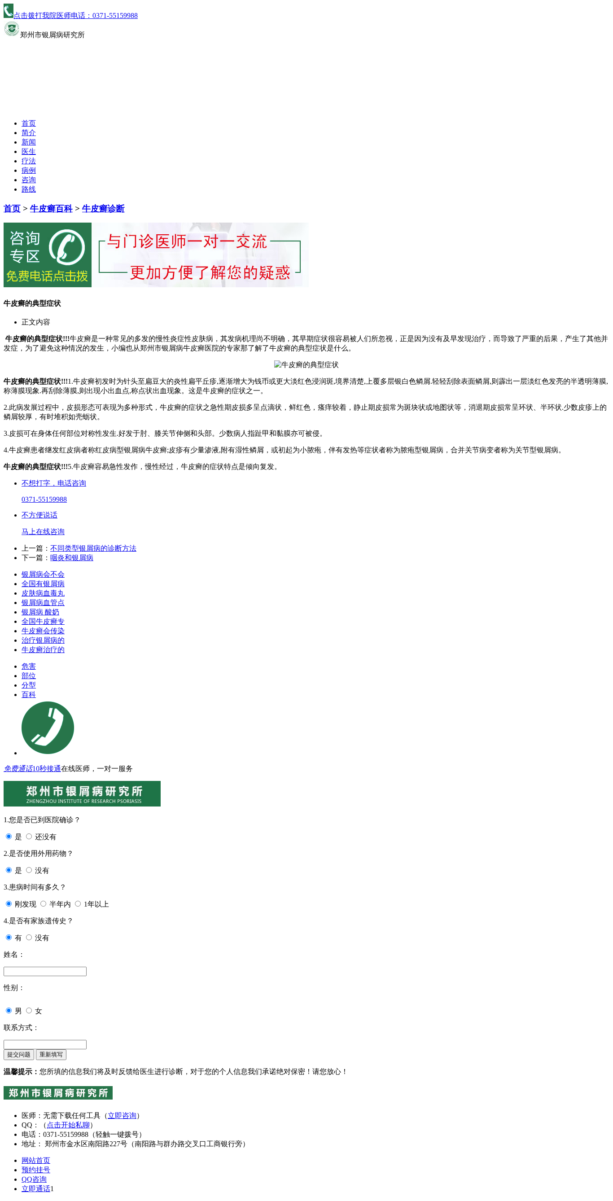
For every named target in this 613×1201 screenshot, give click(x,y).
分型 (29, 685)
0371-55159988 (44, 499)
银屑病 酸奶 (40, 612)
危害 (29, 666)
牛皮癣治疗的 (43, 649)
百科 (29, 694)
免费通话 (18, 768)
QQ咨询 (34, 1179)
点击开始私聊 (68, 1125)
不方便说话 (39, 515)
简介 (29, 132)
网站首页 (36, 1160)
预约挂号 (36, 1170)
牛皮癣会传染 (43, 631)
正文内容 (36, 322)
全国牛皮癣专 (43, 621)
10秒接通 (46, 768)
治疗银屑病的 (43, 640)
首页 (29, 123)
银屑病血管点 (43, 602)
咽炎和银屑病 (71, 557)
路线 (29, 189)
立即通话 (36, 1188)
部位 (29, 675)
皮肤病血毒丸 (43, 593)
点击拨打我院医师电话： (75, 15)
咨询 (29, 180)
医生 (29, 151)
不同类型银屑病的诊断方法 (93, 548)
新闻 (29, 142)
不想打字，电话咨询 (54, 483)
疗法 (29, 161)
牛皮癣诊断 (103, 208)
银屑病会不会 (43, 574)
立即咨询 (122, 1115)
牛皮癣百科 (51, 208)
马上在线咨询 (43, 531)
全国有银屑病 (43, 583)
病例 (29, 170)
